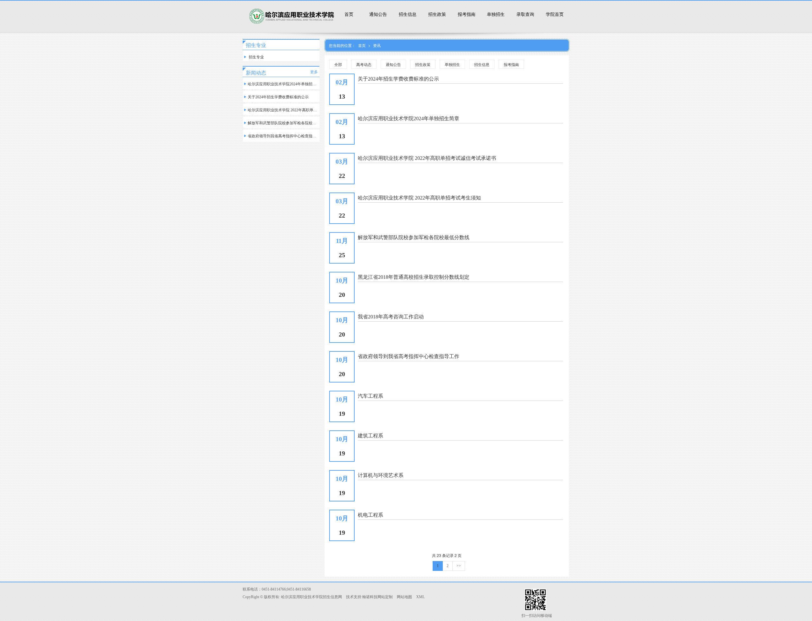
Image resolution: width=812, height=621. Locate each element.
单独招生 (496, 14)
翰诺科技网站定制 (377, 597)
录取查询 (525, 14)
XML (420, 597)
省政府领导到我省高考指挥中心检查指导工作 (283, 136)
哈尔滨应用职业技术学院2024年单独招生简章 (283, 84)
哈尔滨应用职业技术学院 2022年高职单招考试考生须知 (283, 110)
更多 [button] (314, 72)
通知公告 (378, 14)
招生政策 (437, 14)
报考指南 (466, 14)
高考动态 (363, 64)
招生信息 (407, 14)
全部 (338, 64)
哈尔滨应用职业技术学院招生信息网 (311, 597)
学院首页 (555, 14)
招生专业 (256, 57)
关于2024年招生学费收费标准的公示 (278, 97)
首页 (348, 14)
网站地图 (404, 597)
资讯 (377, 45)
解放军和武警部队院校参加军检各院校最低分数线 (283, 123)
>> (458, 566)
